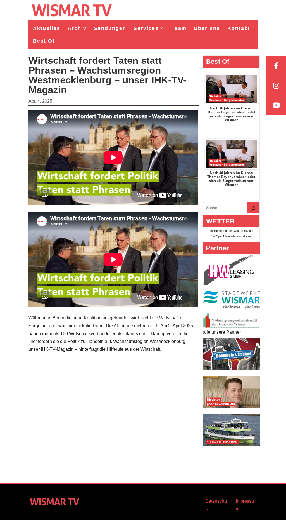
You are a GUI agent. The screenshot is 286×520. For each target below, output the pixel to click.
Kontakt (238, 28)
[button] (12, 507)
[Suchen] (253, 207)
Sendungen (110, 28)
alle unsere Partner (222, 332)
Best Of (44, 41)
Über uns (207, 28)
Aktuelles (46, 28)
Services (146, 28)
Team (179, 28)
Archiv (77, 28)
